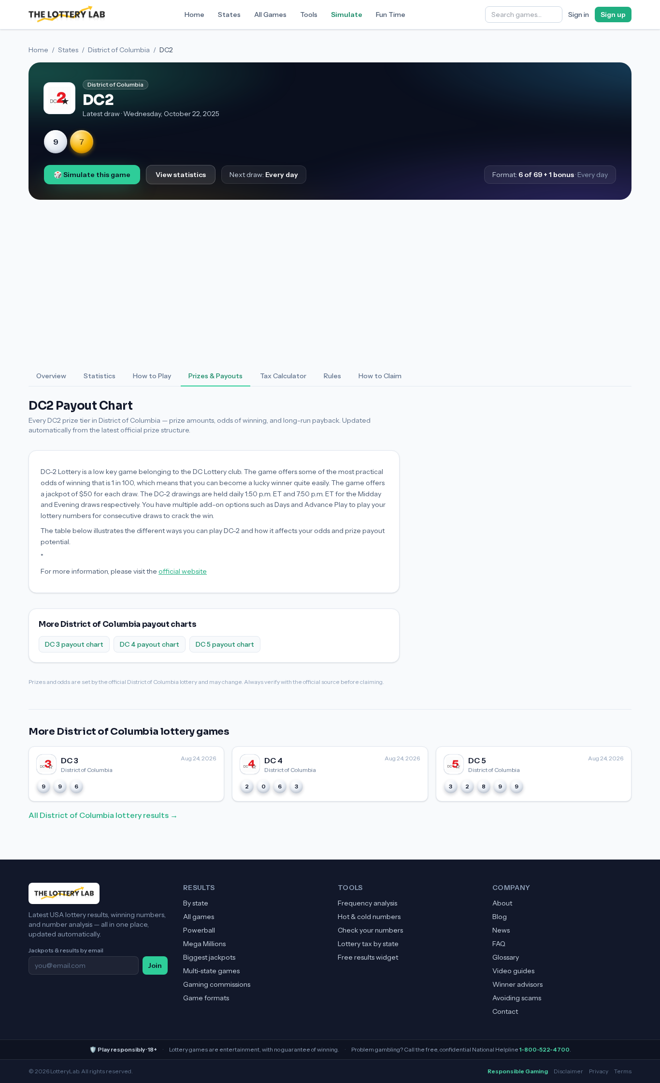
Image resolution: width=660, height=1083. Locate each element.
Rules (332, 375)
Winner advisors (517, 984)
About (502, 903)
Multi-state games (211, 970)
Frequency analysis (367, 903)
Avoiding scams (516, 998)
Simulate (346, 14)
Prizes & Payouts (215, 375)
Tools (308, 14)
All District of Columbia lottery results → (103, 815)
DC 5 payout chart (225, 644)
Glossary (505, 957)
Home (194, 14)
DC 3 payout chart (74, 644)
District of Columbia (119, 49)
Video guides (513, 970)
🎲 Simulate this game (92, 174)
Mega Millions (204, 943)
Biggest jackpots (209, 957)
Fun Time (390, 14)
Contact (505, 1011)
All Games (270, 14)
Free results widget (368, 957)
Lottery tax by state (368, 943)
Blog (499, 916)
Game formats (206, 998)
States (229, 14)
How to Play (152, 375)
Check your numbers (370, 930)
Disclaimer (568, 1071)
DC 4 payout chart (149, 644)
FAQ (498, 943)
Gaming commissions (216, 984)
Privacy (598, 1071)
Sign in (578, 14)
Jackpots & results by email (66, 950)
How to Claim (380, 375)
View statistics (181, 174)
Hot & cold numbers (369, 916)
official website (182, 571)
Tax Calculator (283, 375)
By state (195, 903)
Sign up (613, 14)
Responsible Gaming (518, 1071)
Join (155, 965)
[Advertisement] (330, 283)
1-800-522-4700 (544, 1049)
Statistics (99, 375)
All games (198, 916)
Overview (51, 375)
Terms (622, 1071)
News (501, 930)
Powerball (199, 930)
